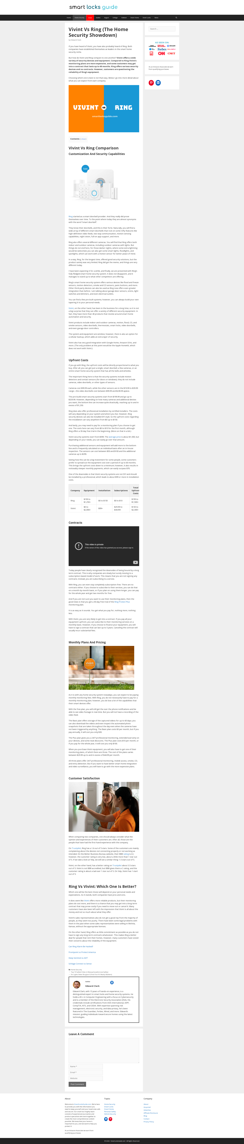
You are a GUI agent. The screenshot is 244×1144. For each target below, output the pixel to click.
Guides (98, 18)
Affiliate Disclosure (151, 1113)
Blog (145, 1116)
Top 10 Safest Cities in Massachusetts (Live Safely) (89, 972)
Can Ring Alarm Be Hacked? (81, 946)
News (156, 18)
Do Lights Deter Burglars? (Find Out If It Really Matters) (91, 974)
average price (115, 437)
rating (126, 854)
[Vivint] (104, 131)
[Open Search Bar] (176, 17)
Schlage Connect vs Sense (80, 963)
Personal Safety (110, 1111)
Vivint (71, 308)
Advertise (147, 1110)
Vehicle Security (110, 1114)
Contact (146, 1119)
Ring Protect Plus (122, 602)
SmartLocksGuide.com (82, 1104)
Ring (71, 216)
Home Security (79, 18)
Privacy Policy (149, 1122)
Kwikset (124, 18)
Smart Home (134, 18)
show (83, 139)
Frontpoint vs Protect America (82, 952)
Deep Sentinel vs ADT (78, 958)
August (106, 18)
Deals (90, 18)
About (146, 1104)
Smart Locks (147, 18)
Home (69, 18)
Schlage (115, 18)
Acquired (147, 1107)
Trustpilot (76, 848)
